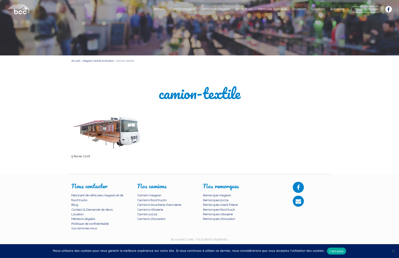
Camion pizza (147, 214)
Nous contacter (366, 9)
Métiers (159, 9)
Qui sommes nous (84, 228)
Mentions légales (83, 219)
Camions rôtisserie (150, 209)
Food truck (244, 9)
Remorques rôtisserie (218, 214)
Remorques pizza (215, 200)
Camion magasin (182, 9)
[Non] (393, 251)
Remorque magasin (215, 9)
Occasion (299, 9)
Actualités (337, 9)
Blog (74, 204)
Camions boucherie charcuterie (159, 204)
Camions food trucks (151, 200)
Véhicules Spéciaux (272, 9)
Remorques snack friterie (220, 204)
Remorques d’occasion (219, 219)
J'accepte (336, 251)
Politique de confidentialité (90, 223)
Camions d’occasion (151, 219)
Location (318, 9)
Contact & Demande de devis (92, 209)
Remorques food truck (219, 209)
